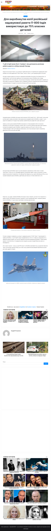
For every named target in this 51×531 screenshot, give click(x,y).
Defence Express (11, 68)
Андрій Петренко (16, 330)
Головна (4, 12)
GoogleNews (22, 307)
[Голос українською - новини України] (8, 2)
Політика (8, 12)
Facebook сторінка (31, 307)
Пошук (4, 361)
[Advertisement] (25, 187)
